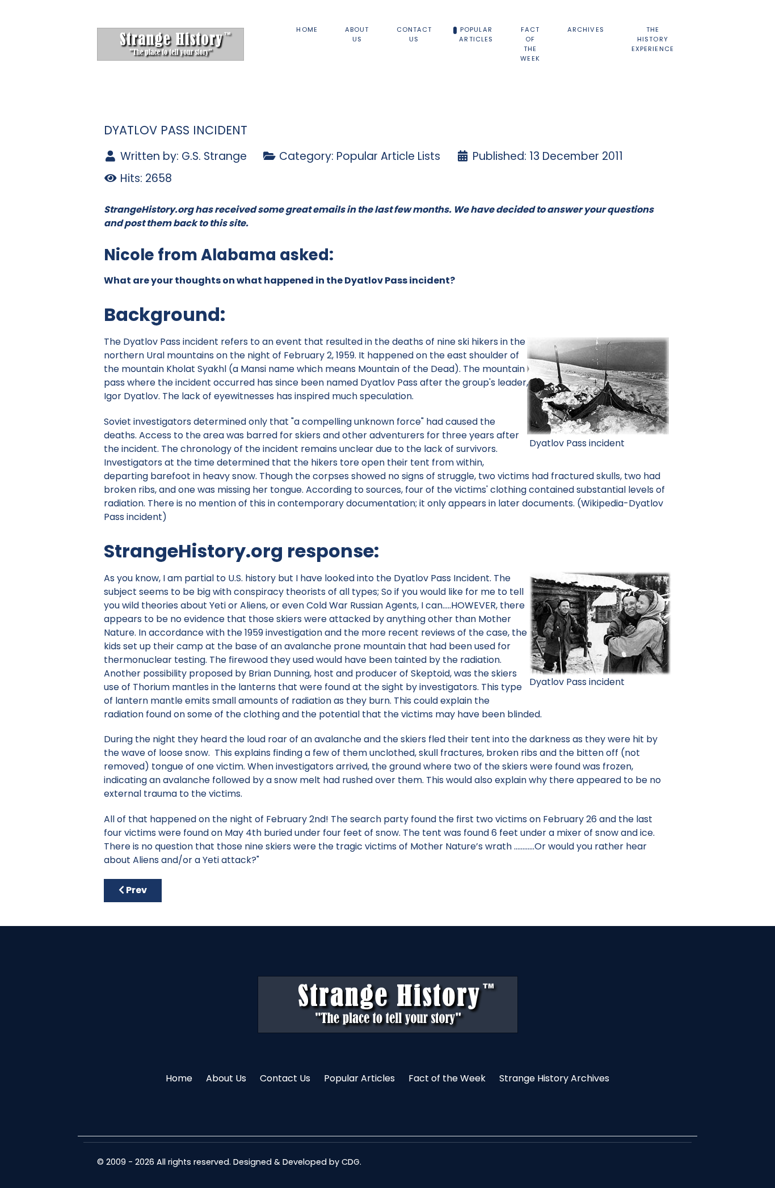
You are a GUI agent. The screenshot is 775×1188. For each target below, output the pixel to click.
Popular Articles (359, 1078)
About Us (226, 1078)
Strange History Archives (554, 1078)
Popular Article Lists (388, 156)
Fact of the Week (447, 1078)
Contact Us (285, 1078)
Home (179, 1078)
